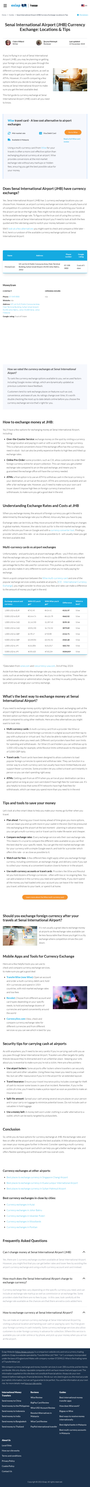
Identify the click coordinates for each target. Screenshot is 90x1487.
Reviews (35, 1392)
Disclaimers (83, 15)
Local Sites (7, 1445)
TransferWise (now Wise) (20, 977)
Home (4, 15)
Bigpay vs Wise (66, 1411)
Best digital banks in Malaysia (72, 1424)
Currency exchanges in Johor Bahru (24, 1210)
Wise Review (36, 1397)
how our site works (33, 1383)
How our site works (11, 1450)
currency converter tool (62, 530)
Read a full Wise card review (72, 140)
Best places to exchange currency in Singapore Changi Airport (37, 1177)
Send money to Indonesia (13, 1411)
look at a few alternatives (20, 228)
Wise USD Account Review (43, 1407)
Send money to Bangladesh (14, 1421)
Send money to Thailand (13, 1426)
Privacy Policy (8, 1461)
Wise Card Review (39, 1421)
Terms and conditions (11, 1455)
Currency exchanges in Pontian (22, 1227)
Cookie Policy (8, 1466)
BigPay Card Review (40, 1402)
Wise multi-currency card (55, 578)
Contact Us (7, 1471)
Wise (11, 120)
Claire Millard (18, 41)
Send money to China (11, 1400)
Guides (11, 15)
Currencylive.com (16, 1018)
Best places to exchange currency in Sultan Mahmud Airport (36, 1188)
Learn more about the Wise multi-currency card (45, 897)
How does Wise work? (69, 1406)
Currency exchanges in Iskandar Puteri (26, 1215)
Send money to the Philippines (15, 1406)
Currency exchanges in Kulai (21, 1204)
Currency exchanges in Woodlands (24, 1221)
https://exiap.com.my (25, 1352)
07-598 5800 (14, 296)
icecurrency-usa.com (44, 665)
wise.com (25, 665)
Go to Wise (72, 132)
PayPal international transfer (44, 1426)
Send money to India (11, 1416)
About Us (6, 1440)
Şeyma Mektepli (50, 41)
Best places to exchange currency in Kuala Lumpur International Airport (42, 1182)
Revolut (11, 998)
